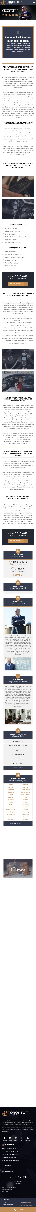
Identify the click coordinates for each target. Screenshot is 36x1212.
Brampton (11, 787)
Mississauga (25, 804)
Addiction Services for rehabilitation (20, 481)
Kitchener (25, 799)
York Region (25, 819)
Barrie (11, 784)
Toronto (11, 817)
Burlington (25, 787)
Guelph (11, 794)
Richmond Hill (11, 814)
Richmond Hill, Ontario (26, 507)
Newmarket (11, 807)
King (25, 797)
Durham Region (25, 789)
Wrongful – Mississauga (10, 1154)
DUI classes (16, 428)
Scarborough (25, 814)
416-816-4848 (15, 15)
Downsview (11, 789)
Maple (11, 802)
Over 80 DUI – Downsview (10, 1151)
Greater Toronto (25, 792)
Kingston (11, 799)
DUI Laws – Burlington (9, 1157)
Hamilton (11, 797)
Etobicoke (11, 792)
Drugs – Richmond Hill (9, 1149)
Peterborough (25, 812)
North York (25, 807)
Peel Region (11, 812)
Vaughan (25, 817)
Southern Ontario (11, 809)
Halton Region (25, 794)
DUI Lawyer (20, 52)
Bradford (25, 784)
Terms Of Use (8, 1205)
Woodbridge (11, 819)
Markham (25, 802)
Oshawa (25, 809)
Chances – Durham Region (10, 1160)
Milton (11, 804)
